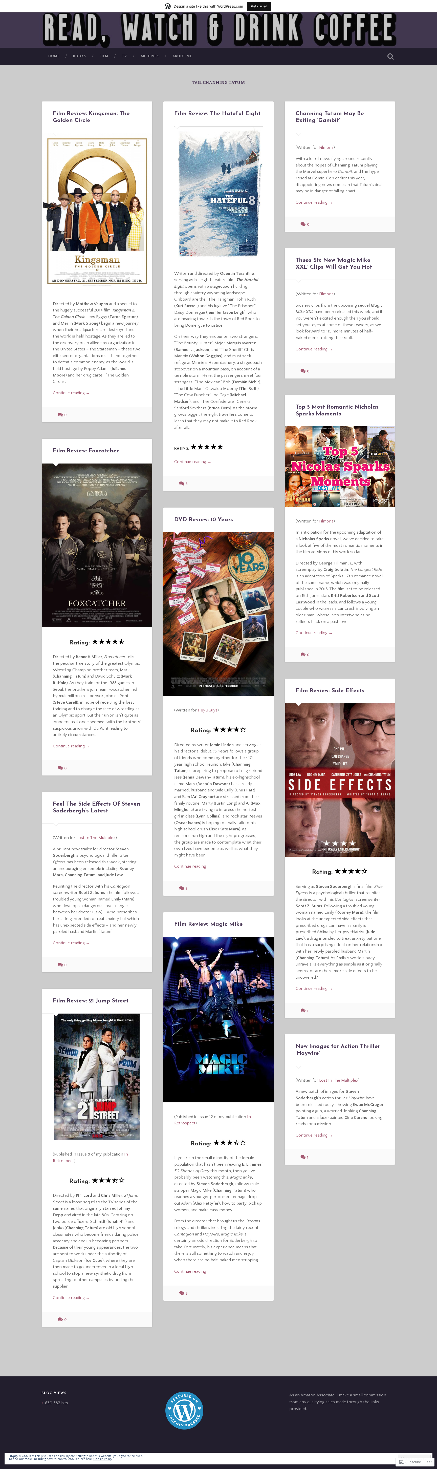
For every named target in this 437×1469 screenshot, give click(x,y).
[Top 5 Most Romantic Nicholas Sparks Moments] (340, 466)
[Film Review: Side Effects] (340, 780)
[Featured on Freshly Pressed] (184, 1428)
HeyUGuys (207, 710)
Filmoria (326, 147)
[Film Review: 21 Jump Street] (97, 1077)
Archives (150, 56)
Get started (259, 6)
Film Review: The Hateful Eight (217, 114)
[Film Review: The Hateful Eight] (218, 192)
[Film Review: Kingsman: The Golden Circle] (97, 211)
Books (79, 56)
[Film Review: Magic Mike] (218, 1019)
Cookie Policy (102, 1459)
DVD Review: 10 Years (203, 520)
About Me (182, 56)
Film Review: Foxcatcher (86, 451)
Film (104, 56)
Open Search (390, 56)
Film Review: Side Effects (330, 691)
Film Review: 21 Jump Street (90, 1001)
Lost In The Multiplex (96, 837)
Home (53, 56)
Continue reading (71, 393)
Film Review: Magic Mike (208, 924)
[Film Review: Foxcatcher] (97, 545)
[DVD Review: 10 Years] (218, 614)
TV (124, 56)
